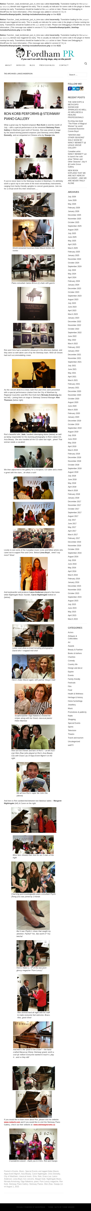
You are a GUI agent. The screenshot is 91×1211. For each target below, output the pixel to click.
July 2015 (72, 604)
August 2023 (73, 299)
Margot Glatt (40, 1179)
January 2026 (73, 211)
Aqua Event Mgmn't (12, 1174)
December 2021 (74, 355)
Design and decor (75, 668)
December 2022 (74, 321)
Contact (64, 65)
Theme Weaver (68, 1207)
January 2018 (73, 498)
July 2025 (72, 233)
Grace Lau (47, 1176)
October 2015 (73, 593)
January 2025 (73, 255)
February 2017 (74, 538)
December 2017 (74, 501)
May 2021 (72, 373)
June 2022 (72, 336)
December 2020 (74, 391)
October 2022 (73, 329)
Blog (32, 65)
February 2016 (74, 579)
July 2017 (72, 520)
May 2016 (72, 568)
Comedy (71, 661)
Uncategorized (74, 741)
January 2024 (73, 285)
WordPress (40, 1207)
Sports (70, 727)
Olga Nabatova (27, 1181)
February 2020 (74, 413)
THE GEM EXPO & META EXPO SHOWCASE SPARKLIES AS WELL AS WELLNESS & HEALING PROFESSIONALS (77, 109)
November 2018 (74, 461)
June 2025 (72, 237)
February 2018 (74, 494)
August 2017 (73, 516)
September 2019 (74, 428)
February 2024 (74, 281)
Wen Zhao (48, 1184)
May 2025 (72, 241)
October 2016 (73, 549)
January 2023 (73, 318)
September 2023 (74, 296)
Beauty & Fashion (75, 650)
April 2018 (72, 487)
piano (36, 1181)
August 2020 (73, 402)
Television (72, 730)
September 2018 (74, 468)
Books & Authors (75, 653)
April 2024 (72, 277)
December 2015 (74, 586)
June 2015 (72, 608)
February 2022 (74, 347)
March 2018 (73, 490)
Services (20, 65)
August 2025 (73, 230)
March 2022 (73, 343)
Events (15, 1171)
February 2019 (74, 454)
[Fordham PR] (45, 54)
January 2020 (73, 417)
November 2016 (74, 546)
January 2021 (73, 388)
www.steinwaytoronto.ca (44, 1125)
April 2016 (72, 571)
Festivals (71, 683)
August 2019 (73, 432)
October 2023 (73, 292)
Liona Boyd (17, 1179)
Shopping (72, 719)
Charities (71, 657)
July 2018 (72, 476)
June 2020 (72, 406)
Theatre (71, 734)
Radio (70, 716)
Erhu (35, 1176)
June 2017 (72, 523)
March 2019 (73, 450)
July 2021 (72, 366)
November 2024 (74, 259)
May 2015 (72, 612)
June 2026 (72, 200)
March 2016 (73, 575)
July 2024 (72, 270)
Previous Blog (47, 65)
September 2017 (74, 512)
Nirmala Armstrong (12, 1181)
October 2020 (73, 399)
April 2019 (72, 446)
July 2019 (72, 435)
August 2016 (73, 557)
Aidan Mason (53, 1171)
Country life (72, 664)
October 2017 (73, 509)
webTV (71, 745)
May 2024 (72, 274)
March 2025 (73, 248)
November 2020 (74, 395)
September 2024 (74, 266)
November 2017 (74, 505)
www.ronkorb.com (12, 1122)
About (8, 65)
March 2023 (73, 314)
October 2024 (73, 263)
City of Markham (11, 1176)
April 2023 (72, 310)
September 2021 (74, 362)
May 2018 (72, 483)
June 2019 (72, 439)
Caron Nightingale (39, 1174)
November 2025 (74, 219)
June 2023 (72, 307)
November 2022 (74, 325)
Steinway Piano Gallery (18, 1184)
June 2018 (72, 479)
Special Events (31, 1171)
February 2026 (74, 208)
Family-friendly (74, 679)
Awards (71, 646)
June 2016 (72, 564)
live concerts (28, 1179)
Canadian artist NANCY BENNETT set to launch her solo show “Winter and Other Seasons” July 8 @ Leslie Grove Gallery (77, 159)
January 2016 (73, 582)
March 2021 (73, 380)
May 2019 (72, 443)
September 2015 (74, 597)
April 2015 (72, 615)
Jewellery (72, 705)
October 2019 (73, 424)
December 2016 (74, 542)
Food (70, 690)
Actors (70, 632)
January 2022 (73, 351)
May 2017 (72, 527)
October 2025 (73, 222)
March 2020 (73, 410)
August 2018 (73, 472)
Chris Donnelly (54, 1174)
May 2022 (72, 340)
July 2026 (72, 197)
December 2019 (74, 421)
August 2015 (73, 601)
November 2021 (74, 358)
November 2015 (74, 590)
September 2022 (74, 332)
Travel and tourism (75, 738)
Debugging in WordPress (72, 25)
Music (21, 1171)
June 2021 (72, 369)
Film (69, 686)
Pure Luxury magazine (49, 1181)
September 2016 (74, 553)
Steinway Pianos (36, 1184)
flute (39, 1176)
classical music (25, 1176)
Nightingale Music (53, 1179)
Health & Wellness (75, 694)
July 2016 (72, 560)
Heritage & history (75, 697)
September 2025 (74, 226)
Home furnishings (75, 701)
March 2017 (73, 534)
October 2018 (73, 465)
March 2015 (73, 619)
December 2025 (74, 215)
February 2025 (74, 252)
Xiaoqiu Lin (58, 1184)
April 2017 (72, 531)
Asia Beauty (26, 1174)
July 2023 (72, 303)
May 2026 (72, 204)
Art (69, 642)
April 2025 (72, 244)
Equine (71, 672)
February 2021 (74, 384)
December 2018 (74, 457)
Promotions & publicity (77, 712)
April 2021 (72, 377)
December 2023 (74, 288)
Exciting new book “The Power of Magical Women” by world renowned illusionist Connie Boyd (77, 126)
